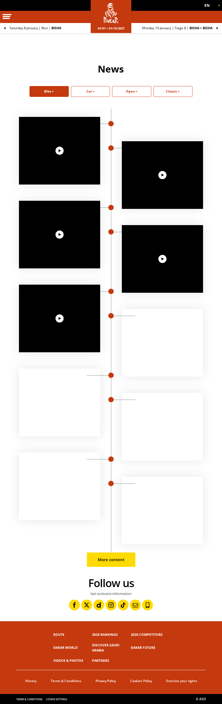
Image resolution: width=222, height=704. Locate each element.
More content (111, 559)
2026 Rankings (105, 634)
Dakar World (65, 647)
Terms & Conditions (66, 681)
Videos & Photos (68, 660)
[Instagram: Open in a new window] (111, 605)
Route (58, 634)
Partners (100, 660)
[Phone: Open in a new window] (147, 605)
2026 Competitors (147, 634)
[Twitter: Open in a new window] (86, 605)
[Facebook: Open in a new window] (74, 605)
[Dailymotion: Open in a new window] (98, 605)
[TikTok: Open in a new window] (123, 605)
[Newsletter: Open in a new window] (135, 605)
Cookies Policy (141, 681)
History (30, 681)
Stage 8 (177, 28)
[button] (208, 5)
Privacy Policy (106, 681)
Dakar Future (143, 647)
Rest (35, 28)
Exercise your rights (181, 681)
